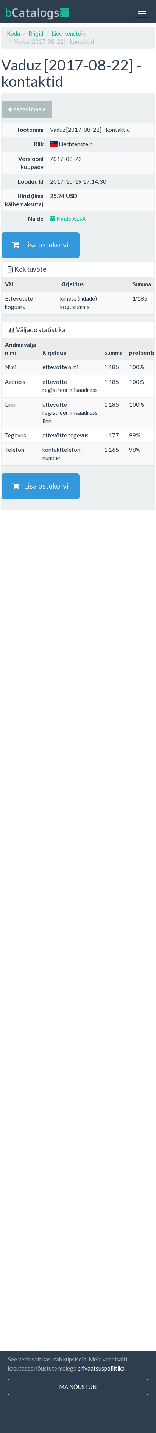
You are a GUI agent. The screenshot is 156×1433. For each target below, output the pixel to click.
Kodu (13, 33)
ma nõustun (78, 1386)
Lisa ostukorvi (44, 244)
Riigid (35, 33)
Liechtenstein (68, 33)
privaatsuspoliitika (101, 1368)
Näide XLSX (70, 218)
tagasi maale (29, 109)
